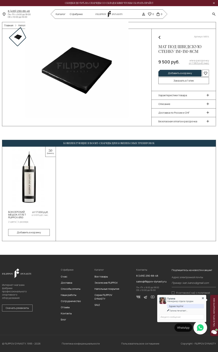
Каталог (61, 14)
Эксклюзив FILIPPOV (106, 282)
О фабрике (76, 14)
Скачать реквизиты (17, 308)
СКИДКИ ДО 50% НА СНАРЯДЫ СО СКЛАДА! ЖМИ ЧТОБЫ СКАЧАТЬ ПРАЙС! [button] (109, 3)
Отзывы (65, 307)
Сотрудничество (71, 301)
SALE (97, 304)
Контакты (66, 313)
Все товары (101, 276)
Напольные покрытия (107, 288)
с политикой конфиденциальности (193, 294)
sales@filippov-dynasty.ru (151, 281)
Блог (63, 319)
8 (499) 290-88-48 (19, 11)
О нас (64, 276)
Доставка (66, 282)
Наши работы (68, 295)
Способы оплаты (70, 288)
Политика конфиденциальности (81, 343)
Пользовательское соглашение (140, 343)
